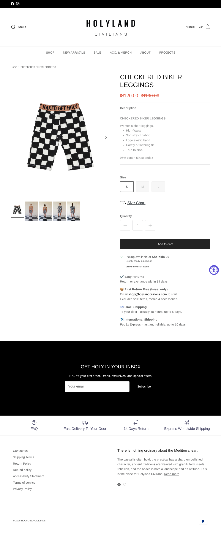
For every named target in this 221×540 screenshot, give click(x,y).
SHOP (50, 52)
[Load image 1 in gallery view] (60, 135)
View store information (137, 266)
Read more (171, 474)
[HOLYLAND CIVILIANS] (111, 27)
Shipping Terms (23, 457)
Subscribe (144, 386)
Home (14, 67)
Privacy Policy (22, 489)
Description (128, 108)
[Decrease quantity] (125, 225)
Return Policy (22, 463)
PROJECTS (167, 52)
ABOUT (145, 52)
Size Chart (136, 203)
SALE (97, 52)
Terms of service (24, 482)
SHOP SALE (102, 4)
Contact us (20, 451)
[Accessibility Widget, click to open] (214, 270)
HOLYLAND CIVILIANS (33, 520)
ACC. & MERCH (121, 52)
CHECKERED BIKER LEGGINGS (38, 67)
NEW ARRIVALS (74, 52)
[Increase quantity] (150, 225)
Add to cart (165, 244)
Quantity (126, 216)
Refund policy (22, 470)
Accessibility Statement (28, 476)
